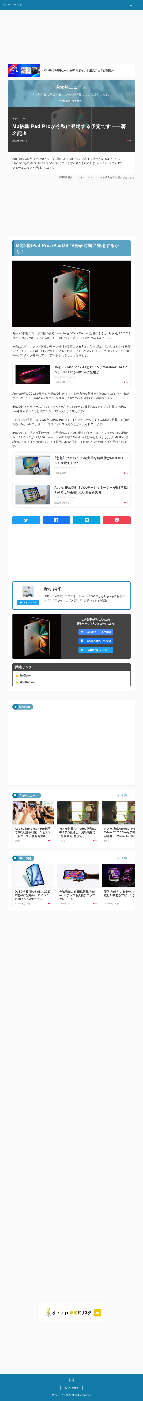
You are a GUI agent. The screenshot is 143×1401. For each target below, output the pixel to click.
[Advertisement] (71, 207)
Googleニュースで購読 (98, 632)
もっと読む (123, 795)
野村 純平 (53, 588)
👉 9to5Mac (23, 675)
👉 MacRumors (25, 682)
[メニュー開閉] (138, 4)
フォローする (30, 602)
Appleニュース (19, 118)
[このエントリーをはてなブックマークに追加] (86, 520)
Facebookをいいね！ (98, 641)
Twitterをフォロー (98, 650)
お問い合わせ (71, 1387)
